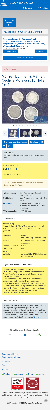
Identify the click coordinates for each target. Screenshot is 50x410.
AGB (3, 365)
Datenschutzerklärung (10, 354)
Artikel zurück (11, 51)
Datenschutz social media (11, 357)
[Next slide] (44, 106)
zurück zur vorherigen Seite (10, 22)
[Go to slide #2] (25, 133)
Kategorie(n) (10, 31)
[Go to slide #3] (36, 133)
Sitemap (5, 369)
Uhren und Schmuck (31, 31)
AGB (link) (37, 317)
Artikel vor (40, 51)
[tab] (13, 125)
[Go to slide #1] (13, 133)
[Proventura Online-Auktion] (25, 3)
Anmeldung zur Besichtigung (16, 142)
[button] (28, 8)
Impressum (6, 362)
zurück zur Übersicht (25, 58)
